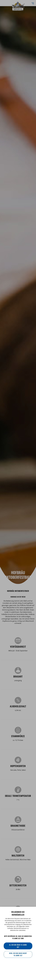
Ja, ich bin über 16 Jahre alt (18, 946)
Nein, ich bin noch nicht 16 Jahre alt (18, 954)
